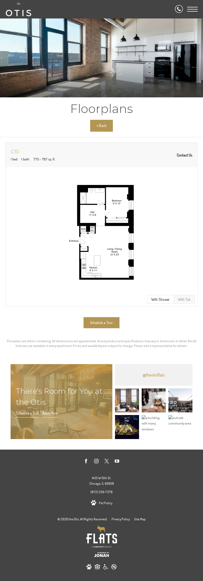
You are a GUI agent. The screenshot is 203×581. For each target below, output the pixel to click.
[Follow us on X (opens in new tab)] (107, 462)
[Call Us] (179, 9)
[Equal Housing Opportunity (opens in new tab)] (97, 567)
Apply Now (50, 413)
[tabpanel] (101, 232)
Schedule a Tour (27, 413)
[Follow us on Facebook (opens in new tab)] (86, 462)
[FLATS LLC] (101, 538)
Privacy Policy (121, 519)
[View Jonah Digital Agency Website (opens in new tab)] (101, 555)
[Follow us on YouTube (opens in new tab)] (117, 462)
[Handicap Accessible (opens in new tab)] (105, 567)
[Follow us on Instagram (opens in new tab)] (96, 462)
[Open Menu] (192, 9)
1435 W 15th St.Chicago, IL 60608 (101, 481)
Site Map (140, 519)
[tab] (184, 299)
